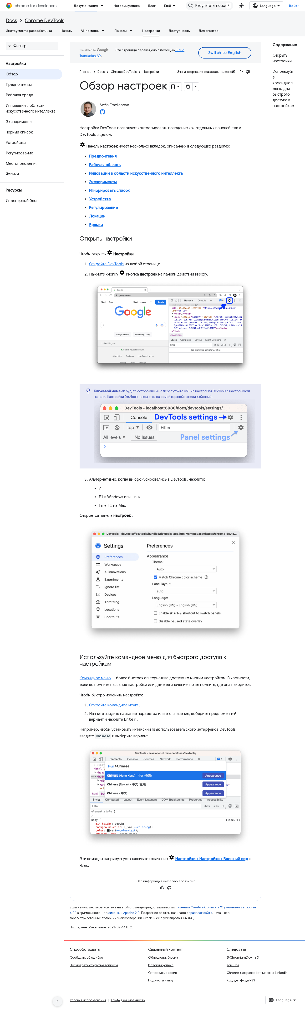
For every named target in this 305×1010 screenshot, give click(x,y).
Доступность (179, 31)
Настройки (151, 31)
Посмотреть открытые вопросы (94, 965)
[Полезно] (240, 71)
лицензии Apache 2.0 (124, 913)
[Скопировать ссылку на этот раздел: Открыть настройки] (137, 239)
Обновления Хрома (163, 957)
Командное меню (95, 678)
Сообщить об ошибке (86, 957)
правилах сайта (200, 913)
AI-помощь (90, 31)
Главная (85, 72)
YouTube (233, 965)
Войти (294, 6)
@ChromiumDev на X (243, 957)
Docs (11, 21)
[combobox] (209, 5)
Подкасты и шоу (160, 980)
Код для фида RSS (241, 980)
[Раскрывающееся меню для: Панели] (132, 31)
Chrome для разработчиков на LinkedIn (257, 973)
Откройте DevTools (106, 264)
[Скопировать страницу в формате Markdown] (188, 87)
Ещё (167, 6)
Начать (66, 31)
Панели (120, 31)
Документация (86, 6)
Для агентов (208, 31)
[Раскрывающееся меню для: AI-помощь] (104, 31)
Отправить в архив (162, 973)
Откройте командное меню (113, 705)
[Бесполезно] (247, 71)
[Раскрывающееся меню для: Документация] (103, 6)
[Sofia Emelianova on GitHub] (102, 113)
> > (211, 859)
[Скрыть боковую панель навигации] (57, 1001)
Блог (152, 6)
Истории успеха (126, 6)
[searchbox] (32, 46)
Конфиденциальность (128, 1000)
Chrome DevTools (44, 21)
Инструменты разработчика (29, 31)
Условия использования (88, 1000)
